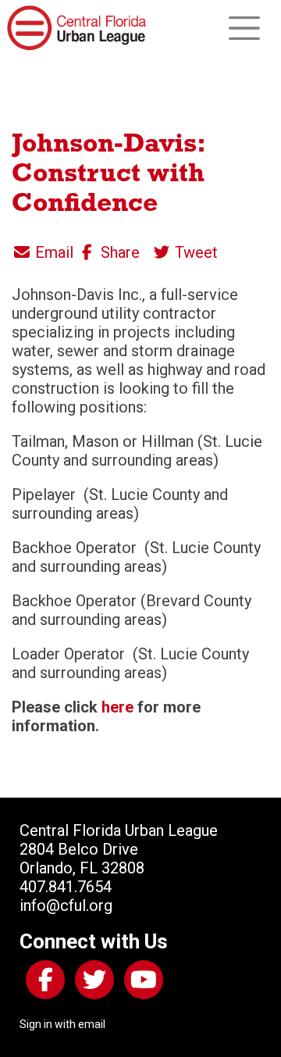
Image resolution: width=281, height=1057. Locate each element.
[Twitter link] (91, 982)
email (91, 1024)
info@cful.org (66, 905)
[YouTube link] (140, 982)
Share (118, 252)
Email (52, 252)
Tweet (194, 252)
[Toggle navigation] (244, 28)
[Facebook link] (42, 982)
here (117, 707)
